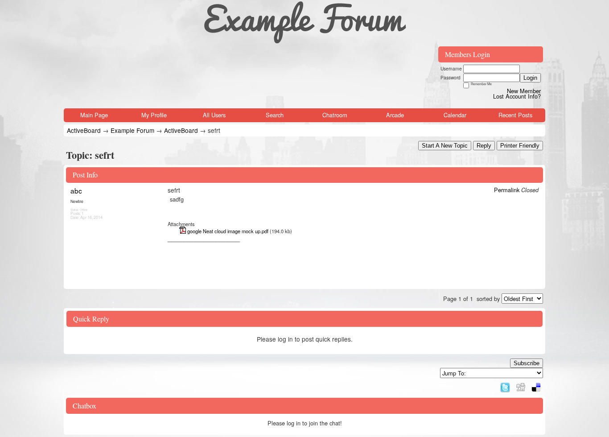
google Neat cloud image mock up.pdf (227, 231)
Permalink (506, 190)
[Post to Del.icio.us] (536, 385)
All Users (214, 115)
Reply (484, 145)
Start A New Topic (445, 145)
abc (76, 190)
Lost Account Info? (517, 96)
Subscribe (526, 363)
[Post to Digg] (520, 385)
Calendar (455, 115)
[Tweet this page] (505, 385)
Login (530, 77)
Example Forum (132, 130)
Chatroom (334, 115)
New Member (524, 91)
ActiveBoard (84, 130)
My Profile (154, 115)
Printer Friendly (519, 145)
